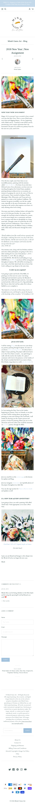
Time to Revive (23, 672)
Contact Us (17, 743)
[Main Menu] (2, 9)
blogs (12, 346)
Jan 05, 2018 (17, 56)
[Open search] (5, 9)
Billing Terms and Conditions (17, 748)
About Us (17, 740)
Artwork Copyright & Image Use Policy (17, 751)
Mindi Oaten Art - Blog (17, 41)
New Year (22, 671)
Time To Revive (10, 185)
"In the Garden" (27, 362)
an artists (5, 425)
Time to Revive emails (25, 489)
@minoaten (16, 483)
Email (2, 627)
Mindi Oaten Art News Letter (10, 671)
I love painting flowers (15, 350)
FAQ (17, 754)
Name (3, 617)
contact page (20, 477)
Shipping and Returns (17, 745)
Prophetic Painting (12, 672)
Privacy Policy (17, 757)
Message (4, 637)
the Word (13, 260)
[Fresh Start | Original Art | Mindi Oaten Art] (17, 525)
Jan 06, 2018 (4, 589)
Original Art (29, 671)
